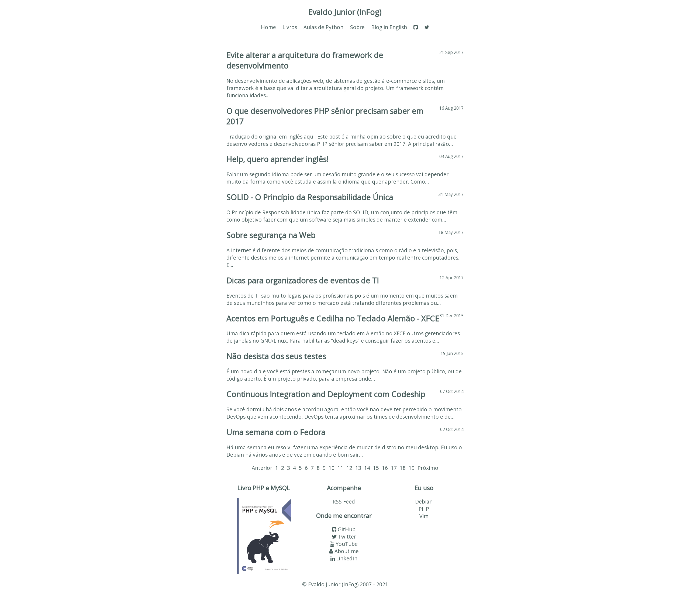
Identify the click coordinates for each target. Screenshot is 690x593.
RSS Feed (344, 501)
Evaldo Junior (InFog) (345, 11)
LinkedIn (346, 558)
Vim (424, 516)
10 (331, 467)
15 (376, 467)
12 (349, 467)
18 (403, 467)
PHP (424, 508)
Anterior (262, 467)
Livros (289, 27)
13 (358, 467)
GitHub (346, 529)
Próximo (428, 467)
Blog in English (389, 27)
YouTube (346, 543)
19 (412, 467)
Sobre (357, 27)
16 (385, 467)
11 (340, 467)
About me (346, 551)
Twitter (346, 536)
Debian (424, 501)
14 (367, 467)
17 (394, 467)
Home (268, 27)
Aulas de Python (323, 27)
